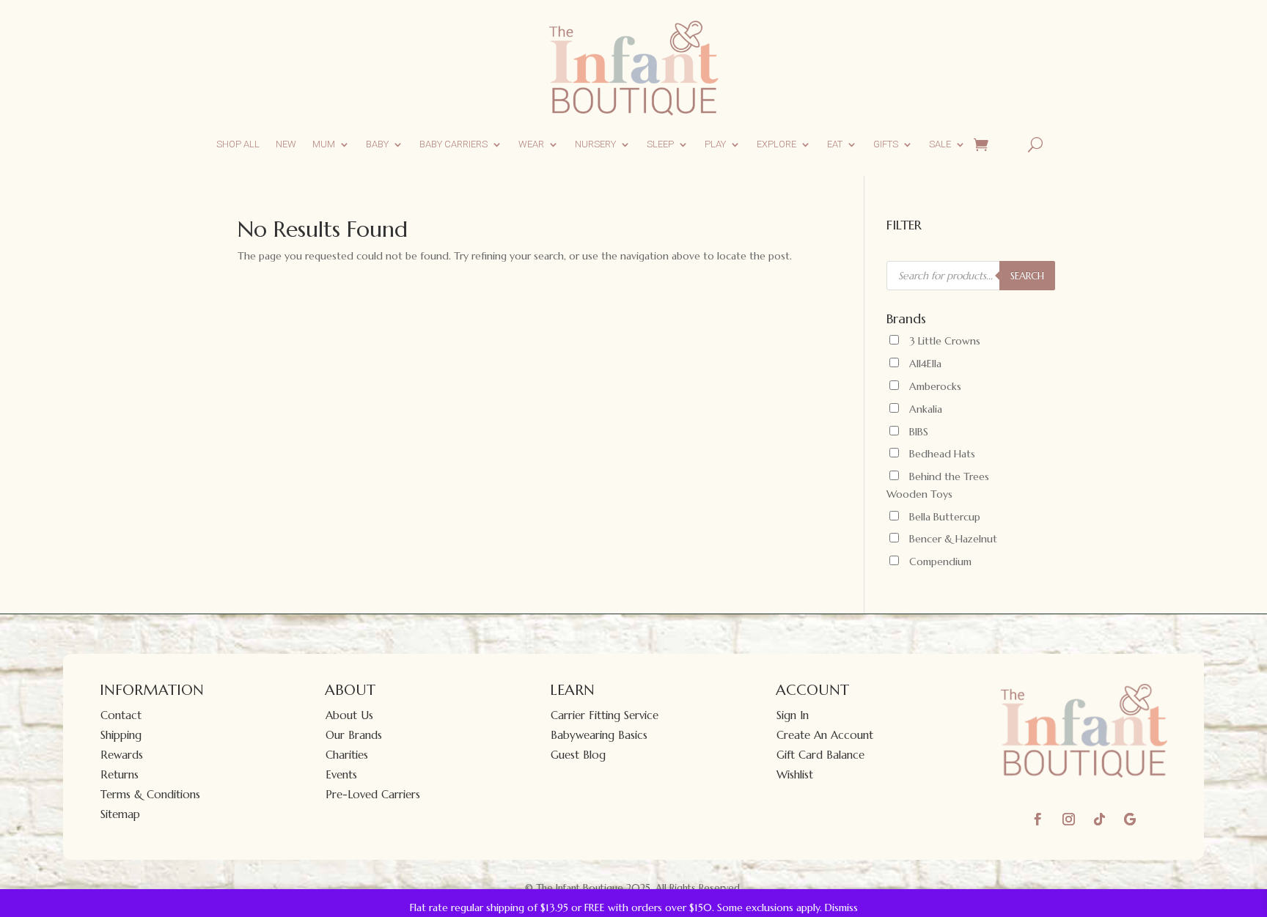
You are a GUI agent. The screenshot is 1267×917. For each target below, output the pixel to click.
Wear (531, 144)
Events (341, 774)
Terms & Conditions (150, 794)
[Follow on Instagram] (1068, 819)
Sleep (660, 144)
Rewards (121, 755)
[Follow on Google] (1129, 819)
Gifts (885, 144)
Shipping (121, 735)
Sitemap (120, 814)
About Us (349, 715)
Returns (119, 774)
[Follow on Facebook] (1037, 819)
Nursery (595, 144)
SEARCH (1027, 276)
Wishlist (794, 774)
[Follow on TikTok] (1099, 819)
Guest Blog (578, 755)
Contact (121, 715)
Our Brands (354, 735)
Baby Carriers (453, 144)
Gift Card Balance (820, 755)
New (286, 144)
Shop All (238, 144)
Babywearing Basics (599, 735)
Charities (347, 755)
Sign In (792, 715)
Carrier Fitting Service (604, 715)
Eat (834, 144)
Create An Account (824, 735)
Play (715, 144)
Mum (323, 144)
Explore (776, 144)
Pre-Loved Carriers (373, 794)
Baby (377, 144)
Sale (940, 144)
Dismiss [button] (841, 907)
